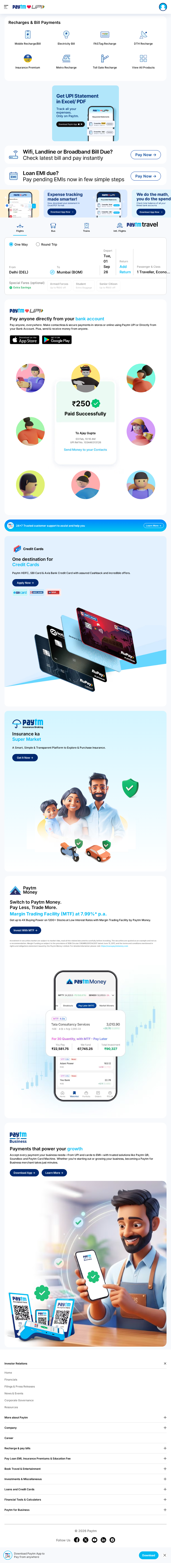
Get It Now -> (25, 757)
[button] (59, 285)
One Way (21, 244)
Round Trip (49, 244)
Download (148, 1555)
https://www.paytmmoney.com (114, 946)
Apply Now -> (25, 582)
